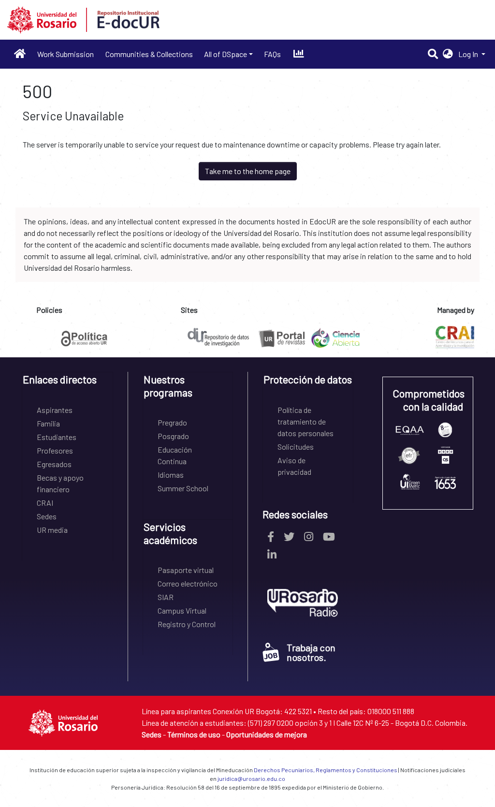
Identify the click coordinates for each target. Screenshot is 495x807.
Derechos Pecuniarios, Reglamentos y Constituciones (325, 769)
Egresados (54, 464)
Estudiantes (56, 436)
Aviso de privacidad (294, 465)
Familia (48, 423)
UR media (52, 529)
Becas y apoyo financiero (60, 483)
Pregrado (172, 422)
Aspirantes (55, 409)
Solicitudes (295, 446)
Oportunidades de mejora (266, 734)
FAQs (272, 54)
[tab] (67, 382)
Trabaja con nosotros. (311, 652)
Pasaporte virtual (186, 569)
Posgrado (173, 435)
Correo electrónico (188, 583)
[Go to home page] (20, 54)
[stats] (298, 54)
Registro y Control (187, 624)
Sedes (47, 516)
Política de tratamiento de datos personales (305, 421)
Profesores (55, 450)
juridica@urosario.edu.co (251, 778)
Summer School (183, 488)
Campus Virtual (182, 610)
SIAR (166, 597)
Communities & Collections (149, 54)
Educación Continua (175, 455)
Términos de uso (193, 734)
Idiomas (171, 474)
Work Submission (65, 54)
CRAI (45, 502)
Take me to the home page (248, 171)
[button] (447, 54)
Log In (469, 54)
